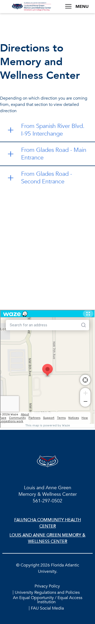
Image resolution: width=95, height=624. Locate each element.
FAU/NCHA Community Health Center (47, 523)
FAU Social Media (47, 608)
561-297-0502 (47, 501)
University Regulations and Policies (47, 592)
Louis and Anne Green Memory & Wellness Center (48, 538)
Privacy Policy (47, 586)
